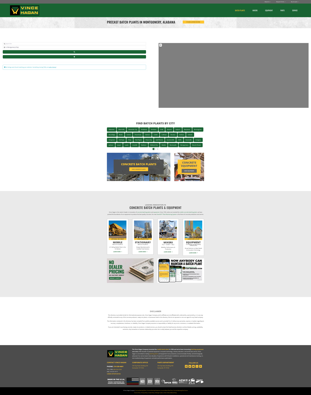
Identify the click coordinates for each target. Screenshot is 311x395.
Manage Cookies (159, 392)
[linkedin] (200, 366)
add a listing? (52, 67)
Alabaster (112, 129)
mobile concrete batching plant (188, 212)
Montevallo (173, 145)
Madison (143, 145)
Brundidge (112, 135)
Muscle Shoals (196, 145)
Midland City (154, 145)
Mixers (168, 243)
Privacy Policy (144, 392)
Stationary (143, 243)
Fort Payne (138, 140)
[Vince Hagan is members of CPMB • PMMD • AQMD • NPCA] (155, 378)
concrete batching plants (144, 212)
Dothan (181, 135)
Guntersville (170, 140)
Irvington (198, 140)
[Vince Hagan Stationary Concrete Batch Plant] (143, 221)
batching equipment (197, 349)
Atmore (169, 129)
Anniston (153, 129)
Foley (129, 140)
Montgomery (184, 145)
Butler (121, 135)
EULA (165, 392)
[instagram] (197, 366)
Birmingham (198, 129)
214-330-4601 (118, 366)
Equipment (193, 243)
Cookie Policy (151, 392)
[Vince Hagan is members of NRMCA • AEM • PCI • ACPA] (188, 378)
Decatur (172, 135)
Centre (129, 135)
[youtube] (193, 366)
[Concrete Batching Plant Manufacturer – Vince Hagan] (25, 5)
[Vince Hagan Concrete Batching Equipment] (193, 221)
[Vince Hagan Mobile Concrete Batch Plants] (117, 221)
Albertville (121, 129)
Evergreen (112, 140)
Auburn (178, 129)
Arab (161, 129)
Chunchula (138, 135)
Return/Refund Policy (172, 392)
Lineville (134, 145)
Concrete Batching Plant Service (180, 390)
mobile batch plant (163, 349)
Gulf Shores (159, 140)
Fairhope (121, 140)
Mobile (164, 145)
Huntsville (188, 140)
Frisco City (149, 140)
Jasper (119, 145)
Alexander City (132, 129)
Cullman (164, 135)
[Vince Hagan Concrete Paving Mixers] (168, 221)
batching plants (154, 354)
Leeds (126, 145)
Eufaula (190, 135)
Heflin (180, 140)
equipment (156, 212)
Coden (156, 135)
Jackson (111, 145)
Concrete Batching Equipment (153, 390)
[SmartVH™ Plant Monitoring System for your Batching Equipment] (180, 259)
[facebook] (186, 366)
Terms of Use (137, 392)
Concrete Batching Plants (140, 390)
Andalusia (144, 129)
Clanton (147, 135)
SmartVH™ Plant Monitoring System (167, 214)
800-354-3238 (117, 369)
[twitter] (189, 366)
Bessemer (187, 129)
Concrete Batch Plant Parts (167, 390)
